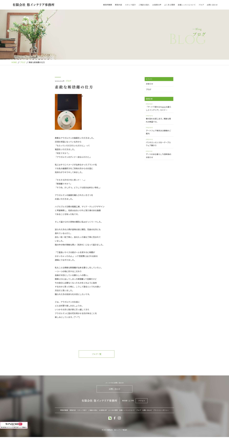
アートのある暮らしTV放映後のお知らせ (158, 154)
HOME (14, 62)
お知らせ (149, 83)
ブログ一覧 (96, 354)
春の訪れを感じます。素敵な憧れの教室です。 (158, 118)
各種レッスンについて (187, 4)
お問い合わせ (212, 4)
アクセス (141, 401)
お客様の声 (156, 4)
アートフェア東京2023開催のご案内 (158, 130)
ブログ (201, 4)
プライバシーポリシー (161, 410)
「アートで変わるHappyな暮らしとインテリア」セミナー (158, 106)
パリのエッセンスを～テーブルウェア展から (158, 142)
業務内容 (118, 4)
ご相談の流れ (144, 4)
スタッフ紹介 (130, 4)
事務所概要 (107, 4)
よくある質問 (169, 4)
